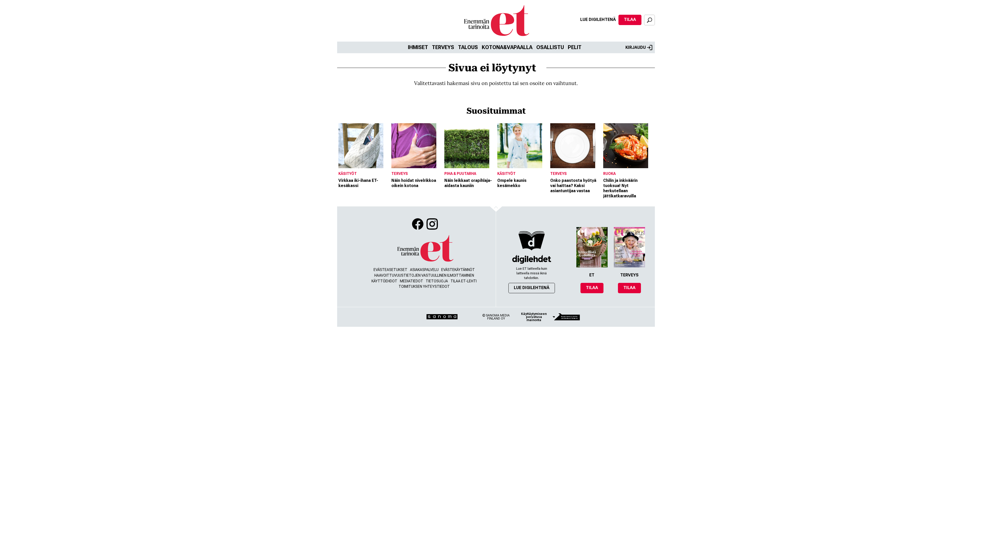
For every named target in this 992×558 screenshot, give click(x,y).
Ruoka (609, 174)
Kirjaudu (635, 47)
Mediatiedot (411, 281)
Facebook (417, 224)
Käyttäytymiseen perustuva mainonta (534, 317)
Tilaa (630, 19)
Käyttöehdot (384, 281)
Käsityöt (347, 174)
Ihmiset (418, 47)
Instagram (432, 224)
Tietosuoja (437, 281)
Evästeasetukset (390, 270)
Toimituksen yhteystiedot (424, 286)
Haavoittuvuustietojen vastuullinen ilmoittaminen (424, 275)
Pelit (575, 47)
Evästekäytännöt (458, 270)
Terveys (443, 47)
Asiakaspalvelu (424, 270)
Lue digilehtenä (598, 19)
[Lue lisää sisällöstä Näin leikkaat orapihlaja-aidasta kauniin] (469, 145)
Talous (468, 47)
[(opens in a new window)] (531, 259)
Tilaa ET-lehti (464, 281)
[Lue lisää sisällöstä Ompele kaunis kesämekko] (522, 145)
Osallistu (550, 47)
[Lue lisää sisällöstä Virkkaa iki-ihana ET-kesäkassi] (363, 145)
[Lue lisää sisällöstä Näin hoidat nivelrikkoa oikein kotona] (416, 145)
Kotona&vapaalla (507, 47)
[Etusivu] (425, 248)
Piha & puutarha (460, 174)
